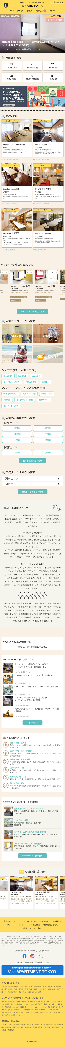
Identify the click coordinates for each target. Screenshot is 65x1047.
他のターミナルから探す (32, 492)
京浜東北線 (45, 1024)
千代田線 (53, 1024)
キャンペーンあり (46, 1012)
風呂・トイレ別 (29, 394)
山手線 (4, 1024)
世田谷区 (17, 434)
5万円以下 (22, 376)
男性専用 (12, 1001)
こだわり (30, 11)
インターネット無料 (24, 400)
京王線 (10, 1024)
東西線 (16, 1024)
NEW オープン (17, 1009)
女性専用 (5, 1001)
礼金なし (7, 400)
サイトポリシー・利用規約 (51, 921)
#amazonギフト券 (15, 300)
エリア (12, 11)
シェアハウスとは (29, 921)
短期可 (54, 1007)
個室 (13, 1015)
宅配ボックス (44, 400)
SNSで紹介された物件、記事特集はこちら (32, 962)
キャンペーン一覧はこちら (32, 311)
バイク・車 (29, 1004)
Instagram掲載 (28, 1009)
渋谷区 (17, 428)
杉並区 (48, 428)
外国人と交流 (31, 382)
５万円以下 (38, 1004)
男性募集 (8, 1007)
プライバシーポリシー (16, 925)
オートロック (46, 394)
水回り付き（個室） (44, 1001)
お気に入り (40, 11)
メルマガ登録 (34, 925)
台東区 (17, 440)
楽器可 (23, 1007)
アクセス (20, 11)
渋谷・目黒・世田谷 (16, 989)
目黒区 (48, 440)
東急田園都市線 (26, 1027)
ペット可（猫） (45, 1007)
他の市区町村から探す (32, 461)
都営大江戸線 (37, 1027)
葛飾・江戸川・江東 (34, 992)
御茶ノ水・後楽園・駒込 (10, 986)
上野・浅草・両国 (26, 986)
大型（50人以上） (41, 1009)
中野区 (48, 434)
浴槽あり (45, 382)
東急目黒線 (55, 1027)
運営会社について (10, 921)
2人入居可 (36, 376)
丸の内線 (30, 1024)
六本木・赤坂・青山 (19, 992)
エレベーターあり (10, 406)
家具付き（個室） (50, 1004)
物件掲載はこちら (50, 925)
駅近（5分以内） (10, 394)
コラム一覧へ (32, 723)
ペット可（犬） (33, 1007)
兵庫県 (48, 453)
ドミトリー (21, 1015)
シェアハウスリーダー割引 (29, 1012)
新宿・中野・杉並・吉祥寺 (43, 986)
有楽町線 (11, 1030)
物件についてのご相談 (32, 928)
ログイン (52, 11)
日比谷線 (47, 1027)
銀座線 (37, 1024)
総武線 (8, 1027)
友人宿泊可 (8, 376)
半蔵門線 (16, 1027)
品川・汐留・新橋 (31, 989)
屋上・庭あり (10, 1004)
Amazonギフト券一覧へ (32, 856)
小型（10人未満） (12, 1012)
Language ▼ (58, 2)
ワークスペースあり (11, 382)
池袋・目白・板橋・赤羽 (47, 989)
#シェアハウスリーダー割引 (18, 297)
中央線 (23, 1024)
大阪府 (17, 453)
